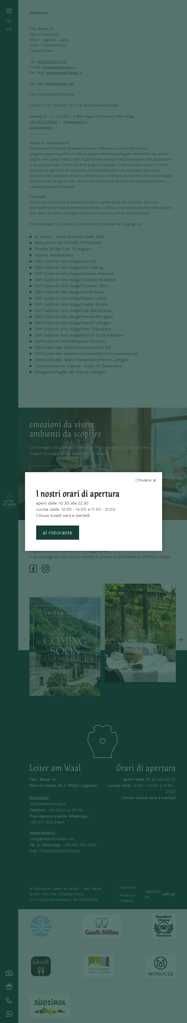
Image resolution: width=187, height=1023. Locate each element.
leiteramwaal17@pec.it (64, 72)
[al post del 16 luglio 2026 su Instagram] (64, 646)
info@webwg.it (75, 122)
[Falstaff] (40, 966)
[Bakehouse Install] (9, 501)
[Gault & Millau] (102, 926)
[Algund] (98, 966)
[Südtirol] (49, 1006)
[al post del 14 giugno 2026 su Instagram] (140, 633)
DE (9, 20)
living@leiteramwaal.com (52, 838)
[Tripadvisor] (163, 926)
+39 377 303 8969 (46, 822)
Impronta (127, 887)
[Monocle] (160, 966)
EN (9, 29)
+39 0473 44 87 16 (51, 62)
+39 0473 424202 (43, 122)
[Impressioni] (9, 972)
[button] (24, 639)
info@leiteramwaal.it (59, 67)
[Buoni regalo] (9, 986)
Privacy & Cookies (127, 898)
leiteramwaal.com (60, 83)
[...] (40, 926)
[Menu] (9, 11)
